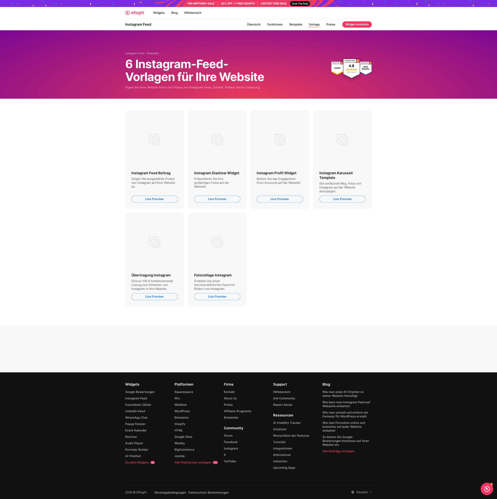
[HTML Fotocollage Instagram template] (217, 242)
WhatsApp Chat (136, 417)
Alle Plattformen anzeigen (196, 462)
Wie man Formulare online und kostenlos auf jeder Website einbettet (343, 426)
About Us (230, 398)
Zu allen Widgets (139, 462)
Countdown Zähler (138, 405)
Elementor (182, 417)
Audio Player (134, 443)
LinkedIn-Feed (135, 411)
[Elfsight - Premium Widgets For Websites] (134, 13)
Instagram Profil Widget (276, 173)
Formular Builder (136, 449)
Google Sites (183, 437)
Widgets (159, 13)
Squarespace (184, 392)
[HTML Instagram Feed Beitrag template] (155, 140)
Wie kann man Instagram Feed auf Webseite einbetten (346, 404)
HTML (179, 430)
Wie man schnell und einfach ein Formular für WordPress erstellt (345, 414)
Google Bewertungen (140, 392)
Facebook (231, 442)
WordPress (182, 411)
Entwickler (231, 417)
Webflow (181, 405)
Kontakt (229, 392)
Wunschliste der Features (291, 435)
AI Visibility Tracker (287, 423)
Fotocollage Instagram (213, 275)
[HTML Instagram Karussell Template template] (342, 140)
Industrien (280, 461)
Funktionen (275, 24)
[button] (487, 489)
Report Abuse (282, 405)
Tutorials (279, 442)
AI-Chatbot (133, 456)
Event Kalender (136, 430)
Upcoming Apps (284, 467)
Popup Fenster (135, 424)
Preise (330, 24)
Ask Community (284, 398)
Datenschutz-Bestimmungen (209, 492)
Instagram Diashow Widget (216, 173)
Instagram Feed (138, 24)
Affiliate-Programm (237, 411)
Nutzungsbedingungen (170, 492)
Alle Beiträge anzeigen (338, 451)
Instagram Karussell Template (336, 175)
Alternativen (282, 455)
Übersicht (254, 24)
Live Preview (154, 199)
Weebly (180, 443)
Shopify (180, 424)
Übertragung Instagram (151, 275)
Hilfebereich (193, 13)
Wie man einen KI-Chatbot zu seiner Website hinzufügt (343, 394)
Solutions (279, 429)
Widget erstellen (357, 24)
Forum (228, 435)
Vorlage (314, 24)
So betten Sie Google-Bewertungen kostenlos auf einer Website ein (345, 441)
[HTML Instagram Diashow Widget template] (217, 140)
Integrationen (282, 448)
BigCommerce (184, 449)
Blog (174, 13)
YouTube (230, 461)
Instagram (231, 448)
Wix (177, 398)
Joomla (180, 456)
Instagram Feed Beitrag (150, 173)
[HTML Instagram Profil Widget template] (280, 140)
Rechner (131, 437)
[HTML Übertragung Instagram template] (155, 242)
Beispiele (295, 24)
